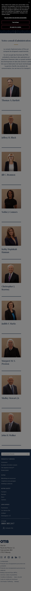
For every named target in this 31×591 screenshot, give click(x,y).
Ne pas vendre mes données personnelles (15, 17)
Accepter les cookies (15, 27)
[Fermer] (29, 2)
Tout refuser (15, 22)
